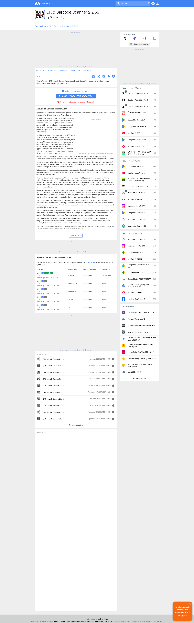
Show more (74, 236)
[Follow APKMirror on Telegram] (144, 39)
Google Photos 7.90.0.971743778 (139, 279)
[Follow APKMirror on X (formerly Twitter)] (125, 39)
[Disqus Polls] (75, 464)
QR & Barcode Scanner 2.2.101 (53, 406)
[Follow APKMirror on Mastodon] (134, 39)
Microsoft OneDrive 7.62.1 (137, 319)
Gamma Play (57, 17)
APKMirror (45, 3)
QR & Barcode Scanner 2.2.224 (53, 359)
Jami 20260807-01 (135, 372)
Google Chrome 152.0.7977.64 (138, 252)
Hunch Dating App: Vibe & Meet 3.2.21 (141, 352)
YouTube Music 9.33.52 (136, 146)
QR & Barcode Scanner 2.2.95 (53, 419)
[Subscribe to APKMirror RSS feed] (154, 39)
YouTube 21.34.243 (135, 199)
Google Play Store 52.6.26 (137, 126)
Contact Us (108, 621)
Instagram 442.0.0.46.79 (136, 206)
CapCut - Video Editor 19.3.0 (138, 186)
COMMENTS (87, 70)
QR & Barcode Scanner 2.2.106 (53, 379)
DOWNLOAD (63, 70)
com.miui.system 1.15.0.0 (137, 226)
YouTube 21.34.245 (135, 292)
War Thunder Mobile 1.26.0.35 (138, 332)
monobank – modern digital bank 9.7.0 (141, 326)
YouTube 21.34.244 (135, 259)
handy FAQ (91, 262)
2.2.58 (41, 273)
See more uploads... (76, 425)
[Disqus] (75, 522)
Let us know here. (102, 619)
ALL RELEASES (75, 70)
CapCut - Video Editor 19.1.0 (138, 100)
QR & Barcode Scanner (59, 26)
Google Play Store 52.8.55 (137, 140)
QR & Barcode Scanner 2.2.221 (53, 366)
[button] (93, 76)
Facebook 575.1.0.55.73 (136, 299)
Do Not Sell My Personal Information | (78, 621)
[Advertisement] (76, 49)
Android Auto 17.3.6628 (136, 193)
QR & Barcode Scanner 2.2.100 (53, 412)
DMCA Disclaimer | (98, 621)
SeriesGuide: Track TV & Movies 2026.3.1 (142, 312)
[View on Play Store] (104, 76)
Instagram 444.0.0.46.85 (136, 246)
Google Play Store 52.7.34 (137, 120)
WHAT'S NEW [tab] (40, 70)
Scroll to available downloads (77, 96)
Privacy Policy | (59, 621)
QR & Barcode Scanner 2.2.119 (53, 372)
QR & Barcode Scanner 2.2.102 (53, 399)
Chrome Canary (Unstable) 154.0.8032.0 (142, 359)
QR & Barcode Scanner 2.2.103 (53, 392)
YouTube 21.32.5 (134, 133)
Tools (38, 76)
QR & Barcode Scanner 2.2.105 (53, 386)
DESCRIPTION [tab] (52, 70)
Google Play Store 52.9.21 (137, 213)
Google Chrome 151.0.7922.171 (139, 272)
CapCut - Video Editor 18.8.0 (138, 93)
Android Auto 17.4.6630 (136, 219)
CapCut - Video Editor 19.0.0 (138, 107)
